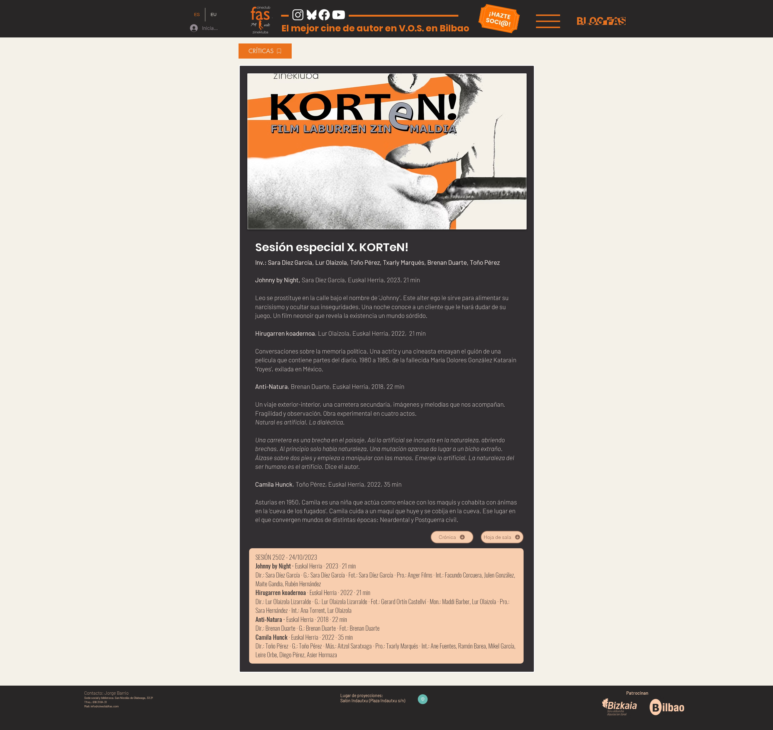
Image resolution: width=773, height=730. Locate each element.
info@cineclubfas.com (105, 706)
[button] (548, 21)
